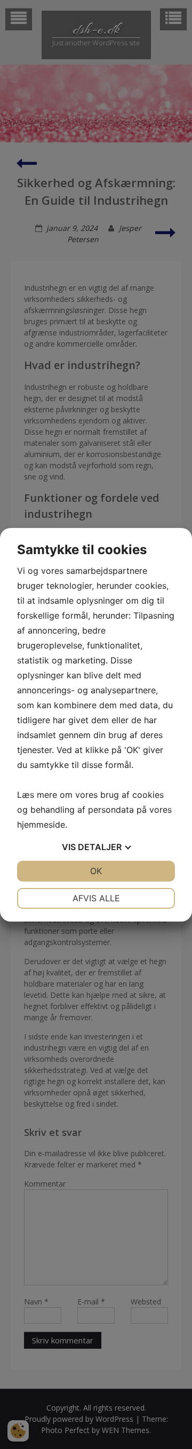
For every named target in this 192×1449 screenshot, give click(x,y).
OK (96, 871)
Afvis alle (96, 898)
